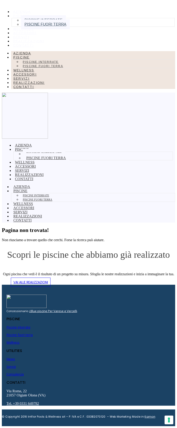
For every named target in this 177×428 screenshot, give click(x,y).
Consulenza (15, 374)
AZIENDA (22, 12)
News (10, 359)
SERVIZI (21, 37)
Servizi (11, 366)
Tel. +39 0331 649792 (22, 403)
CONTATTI (23, 45)
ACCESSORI (24, 33)
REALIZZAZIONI (28, 41)
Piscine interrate (41, 62)
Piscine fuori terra (45, 24)
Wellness (13, 342)
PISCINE (21, 57)
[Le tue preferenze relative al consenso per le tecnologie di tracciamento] (169, 420)
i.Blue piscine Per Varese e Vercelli (53, 311)
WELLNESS (23, 29)
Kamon (150, 417)
